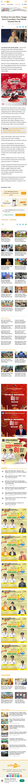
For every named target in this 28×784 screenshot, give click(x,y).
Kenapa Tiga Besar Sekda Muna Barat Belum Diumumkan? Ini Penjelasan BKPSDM (6, 268)
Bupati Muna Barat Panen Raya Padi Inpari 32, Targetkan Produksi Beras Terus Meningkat (20, 240)
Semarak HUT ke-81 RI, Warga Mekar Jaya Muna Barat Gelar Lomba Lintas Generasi (20, 327)
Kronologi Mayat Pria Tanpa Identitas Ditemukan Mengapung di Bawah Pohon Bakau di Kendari (17, 753)
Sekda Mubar (13, 219)
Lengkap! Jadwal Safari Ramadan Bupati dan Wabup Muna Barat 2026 (6, 295)
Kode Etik (15, 769)
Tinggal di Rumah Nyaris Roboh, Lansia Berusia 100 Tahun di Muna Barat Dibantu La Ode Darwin (7, 254)
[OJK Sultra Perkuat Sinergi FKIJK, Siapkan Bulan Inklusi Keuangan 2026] (4, 747)
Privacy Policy (22, 769)
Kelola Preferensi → (20, 214)
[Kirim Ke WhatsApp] (26, 27)
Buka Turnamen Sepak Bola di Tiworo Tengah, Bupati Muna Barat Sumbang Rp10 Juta (6, 343)
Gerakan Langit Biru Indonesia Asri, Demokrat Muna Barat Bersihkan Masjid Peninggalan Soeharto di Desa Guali (20, 322)
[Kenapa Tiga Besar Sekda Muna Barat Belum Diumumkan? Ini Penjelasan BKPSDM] (7, 261)
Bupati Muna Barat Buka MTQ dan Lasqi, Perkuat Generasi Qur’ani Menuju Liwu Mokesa (20, 268)
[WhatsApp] (15, 776)
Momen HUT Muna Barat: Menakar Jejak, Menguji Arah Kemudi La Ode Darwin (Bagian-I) (16, 471)
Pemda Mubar (5, 219)
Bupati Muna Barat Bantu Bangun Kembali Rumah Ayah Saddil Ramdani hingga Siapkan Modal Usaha (20, 338)
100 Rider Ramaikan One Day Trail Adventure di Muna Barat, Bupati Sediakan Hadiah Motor (15, 488)
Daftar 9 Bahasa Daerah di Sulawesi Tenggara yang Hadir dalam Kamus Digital (17, 720)
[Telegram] (18, 776)
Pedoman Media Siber (17, 771)
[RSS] (21, 776)
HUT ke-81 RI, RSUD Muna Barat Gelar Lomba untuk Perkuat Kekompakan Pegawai (6, 322)
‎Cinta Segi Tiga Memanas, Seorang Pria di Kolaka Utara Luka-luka (14, 503)
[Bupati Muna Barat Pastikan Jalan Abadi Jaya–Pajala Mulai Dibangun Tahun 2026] (7, 234)
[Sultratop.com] (6, 1)
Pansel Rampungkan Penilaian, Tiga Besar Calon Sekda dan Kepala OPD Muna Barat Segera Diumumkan (6, 282)
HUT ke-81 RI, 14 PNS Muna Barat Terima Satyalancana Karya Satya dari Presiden (20, 332)
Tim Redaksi (9, 769)
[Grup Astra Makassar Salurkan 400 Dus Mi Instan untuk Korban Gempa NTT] (4, 734)
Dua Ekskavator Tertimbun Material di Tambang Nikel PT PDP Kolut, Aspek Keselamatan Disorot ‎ (16, 493)
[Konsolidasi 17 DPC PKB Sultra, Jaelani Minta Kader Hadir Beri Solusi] (4, 740)
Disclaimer (8, 771)
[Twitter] (10, 776)
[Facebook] (7, 776)
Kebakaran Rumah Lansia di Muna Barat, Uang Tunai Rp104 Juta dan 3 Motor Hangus (7, 327)
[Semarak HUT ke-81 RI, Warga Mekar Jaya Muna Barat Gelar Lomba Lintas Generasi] (21, 368)
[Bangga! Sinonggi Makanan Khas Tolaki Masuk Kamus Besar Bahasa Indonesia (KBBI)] (4, 727)
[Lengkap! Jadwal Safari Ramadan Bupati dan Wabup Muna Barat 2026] (7, 289)
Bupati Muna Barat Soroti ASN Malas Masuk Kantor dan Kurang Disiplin (20, 254)
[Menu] (2, 1)
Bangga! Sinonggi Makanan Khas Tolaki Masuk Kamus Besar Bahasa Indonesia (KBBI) (17, 727)
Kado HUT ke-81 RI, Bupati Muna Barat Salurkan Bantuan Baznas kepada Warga (6, 332)
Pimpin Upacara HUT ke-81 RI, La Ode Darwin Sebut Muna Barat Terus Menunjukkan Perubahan (6, 338)
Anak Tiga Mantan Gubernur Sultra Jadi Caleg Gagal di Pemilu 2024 (20, 701)
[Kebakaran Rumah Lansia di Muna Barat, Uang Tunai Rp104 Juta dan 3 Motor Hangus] (7, 368)
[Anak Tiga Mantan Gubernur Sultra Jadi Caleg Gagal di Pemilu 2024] (21, 695)
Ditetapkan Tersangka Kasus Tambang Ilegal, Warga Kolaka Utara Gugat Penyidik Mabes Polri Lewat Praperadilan (16, 482)
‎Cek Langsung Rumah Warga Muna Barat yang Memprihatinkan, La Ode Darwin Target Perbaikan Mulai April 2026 (20, 282)
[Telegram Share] (23, 27)
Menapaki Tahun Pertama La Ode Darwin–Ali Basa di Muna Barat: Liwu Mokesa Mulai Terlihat (7, 309)
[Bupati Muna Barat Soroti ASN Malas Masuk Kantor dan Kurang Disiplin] (21, 248)
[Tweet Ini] (20, 27)
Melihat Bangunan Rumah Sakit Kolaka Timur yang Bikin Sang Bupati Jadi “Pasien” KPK (7, 701)
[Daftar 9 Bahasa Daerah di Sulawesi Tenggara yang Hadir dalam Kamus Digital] (4, 721)
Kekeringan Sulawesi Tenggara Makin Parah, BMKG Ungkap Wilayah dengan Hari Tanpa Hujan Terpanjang (18, 714)
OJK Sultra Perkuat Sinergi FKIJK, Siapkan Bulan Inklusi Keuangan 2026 (17, 746)
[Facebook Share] (17, 27)
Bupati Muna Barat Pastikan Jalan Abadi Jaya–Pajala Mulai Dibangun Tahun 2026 (6, 240)
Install (22, 780)
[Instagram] (13, 776)
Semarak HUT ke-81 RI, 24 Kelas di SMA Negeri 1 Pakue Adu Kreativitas (15, 498)
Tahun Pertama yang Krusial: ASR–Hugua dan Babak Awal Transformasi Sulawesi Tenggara (20, 688)
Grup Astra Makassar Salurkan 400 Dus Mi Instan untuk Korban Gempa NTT (18, 733)
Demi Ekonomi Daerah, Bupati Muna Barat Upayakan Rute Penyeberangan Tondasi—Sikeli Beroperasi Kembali (20, 309)
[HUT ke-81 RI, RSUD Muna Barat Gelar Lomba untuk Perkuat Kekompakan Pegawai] (7, 354)
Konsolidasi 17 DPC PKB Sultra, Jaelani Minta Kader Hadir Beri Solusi (17, 739)
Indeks (4, 769)
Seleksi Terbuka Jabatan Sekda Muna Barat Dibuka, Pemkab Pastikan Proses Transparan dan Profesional (21, 296)
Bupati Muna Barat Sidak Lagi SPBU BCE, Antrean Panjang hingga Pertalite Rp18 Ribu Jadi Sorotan (20, 343)
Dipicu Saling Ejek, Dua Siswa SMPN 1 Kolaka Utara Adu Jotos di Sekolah (15, 476)
